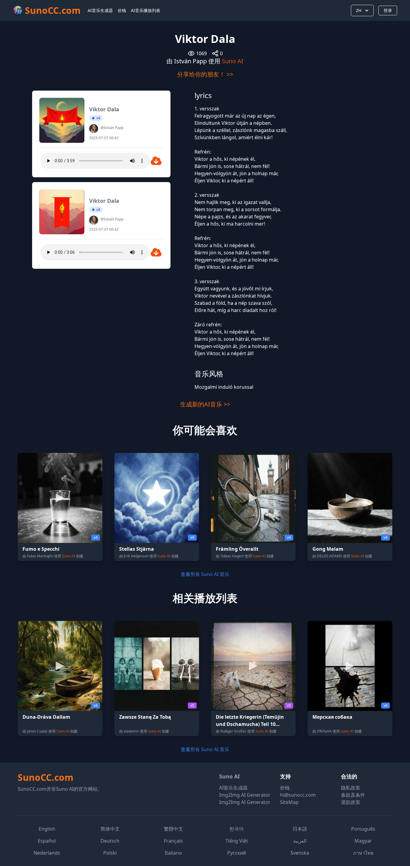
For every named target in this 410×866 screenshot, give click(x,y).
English (47, 829)
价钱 (122, 10)
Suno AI (232, 61)
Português (363, 829)
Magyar (363, 841)
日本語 (300, 829)
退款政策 (350, 802)
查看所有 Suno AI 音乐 (205, 574)
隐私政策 (350, 787)
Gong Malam (327, 549)
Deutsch (110, 841)
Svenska (300, 853)
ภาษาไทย (363, 853)
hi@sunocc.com (298, 795)
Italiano (173, 853)
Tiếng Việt (236, 841)
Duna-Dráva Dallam (46, 717)
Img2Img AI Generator (244, 795)
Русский (236, 853)
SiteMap (289, 802)
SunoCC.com (45, 777)
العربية (299, 841)
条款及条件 (353, 795)
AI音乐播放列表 (145, 10)
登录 (388, 10)
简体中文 (110, 829)
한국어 (236, 829)
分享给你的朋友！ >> (205, 74)
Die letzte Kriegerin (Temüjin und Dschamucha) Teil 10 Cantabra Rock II (250, 724)
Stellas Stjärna (136, 549)
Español (47, 841)
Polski (110, 853)
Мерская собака (332, 717)
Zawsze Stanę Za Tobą (145, 717)
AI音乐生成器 (100, 10)
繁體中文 (173, 829)
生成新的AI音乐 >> (205, 404)
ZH (358, 10)
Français (173, 841)
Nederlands (47, 853)
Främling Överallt (237, 549)
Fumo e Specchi (41, 549)
